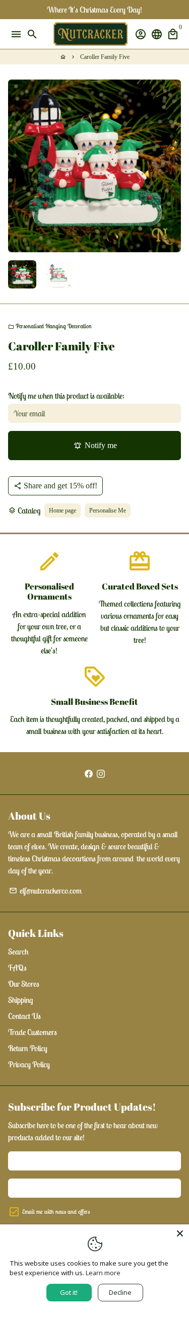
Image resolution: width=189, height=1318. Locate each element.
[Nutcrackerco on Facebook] (89, 773)
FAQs (17, 968)
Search (18, 951)
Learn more (103, 1272)
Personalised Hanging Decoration (50, 326)
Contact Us (24, 1016)
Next (171, 166)
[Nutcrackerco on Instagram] (101, 773)
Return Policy (27, 1048)
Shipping (20, 1000)
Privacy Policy (29, 1064)
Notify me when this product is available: (66, 396)
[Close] (180, 1233)
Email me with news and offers (56, 1211)
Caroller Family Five (105, 56)
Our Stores (23, 984)
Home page (62, 510)
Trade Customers (32, 1032)
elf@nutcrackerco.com (45, 891)
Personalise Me (107, 510)
